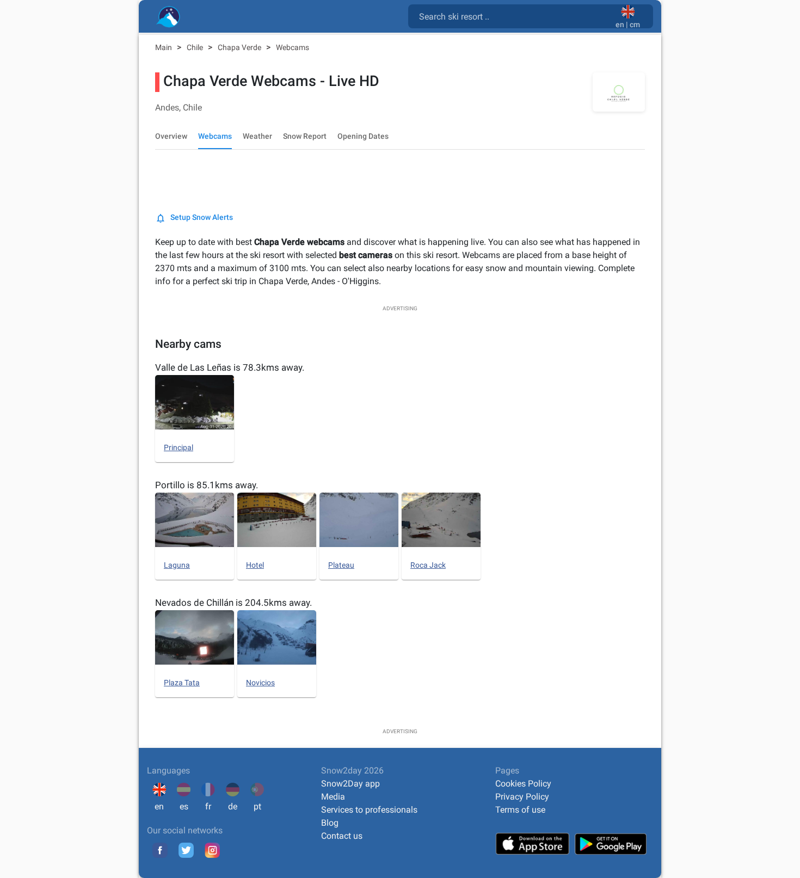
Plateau (341, 565)
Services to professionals (369, 810)
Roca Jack (428, 565)
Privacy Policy (522, 796)
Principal (178, 447)
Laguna (177, 565)
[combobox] (514, 15)
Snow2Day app (350, 783)
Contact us (341, 836)
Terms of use (520, 810)
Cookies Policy (523, 783)
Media (333, 796)
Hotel (255, 565)
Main (164, 47)
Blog (330, 823)
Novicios (260, 682)
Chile (196, 47)
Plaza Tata (182, 682)
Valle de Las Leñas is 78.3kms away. (229, 367)
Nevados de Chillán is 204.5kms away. (233, 602)
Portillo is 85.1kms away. (206, 485)
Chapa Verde (240, 47)
